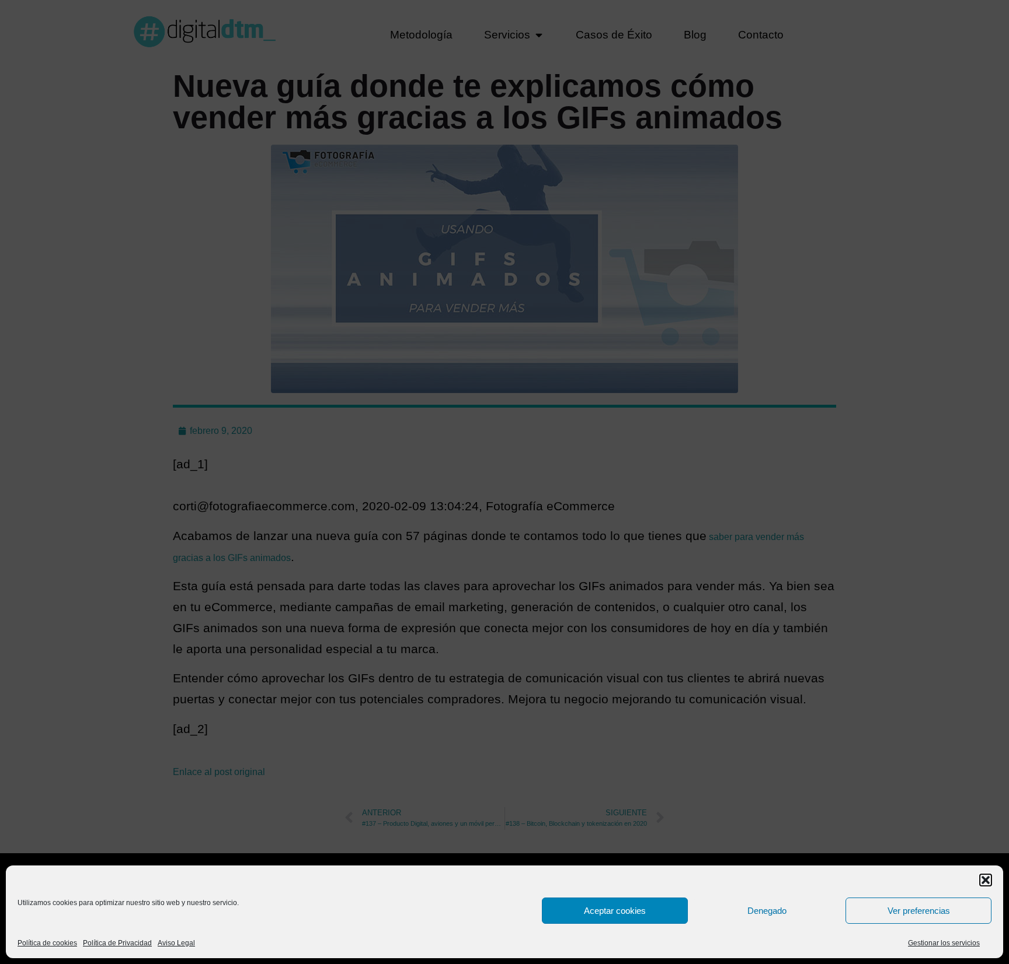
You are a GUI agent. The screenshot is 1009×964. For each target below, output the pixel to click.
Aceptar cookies (615, 911)
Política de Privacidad (117, 943)
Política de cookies (47, 943)
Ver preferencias (919, 911)
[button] (985, 880)
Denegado (767, 911)
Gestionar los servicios (944, 943)
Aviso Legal (176, 943)
